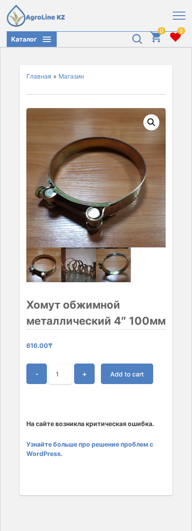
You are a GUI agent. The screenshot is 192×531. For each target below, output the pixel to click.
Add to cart (127, 374)
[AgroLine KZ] (36, 15)
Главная (38, 76)
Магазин (71, 76)
